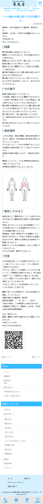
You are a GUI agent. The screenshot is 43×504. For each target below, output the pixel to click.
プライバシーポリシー (16, 482)
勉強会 (6, 459)
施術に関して (9, 387)
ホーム (6, 372)
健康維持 (8, 454)
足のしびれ (9, 432)
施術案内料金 (7, 381)
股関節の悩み (10, 445)
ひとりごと (8, 468)
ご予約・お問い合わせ (12, 396)
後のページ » (37, 357)
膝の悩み (8, 424)
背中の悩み (9, 437)
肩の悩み (8, 428)
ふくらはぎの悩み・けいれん (16, 441)
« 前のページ (6, 357)
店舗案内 (7, 376)
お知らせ (7, 410)
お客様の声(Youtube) (12, 392)
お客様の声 (8, 463)
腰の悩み (8, 419)
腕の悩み (8, 449)
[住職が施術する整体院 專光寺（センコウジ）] (18, 3)
